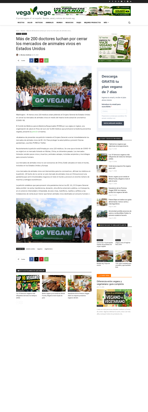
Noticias (24, 34)
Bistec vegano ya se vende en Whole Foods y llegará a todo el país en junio (53, 296)
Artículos (99, 240)
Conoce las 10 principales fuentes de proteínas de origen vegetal (105, 244)
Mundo (23, 31)
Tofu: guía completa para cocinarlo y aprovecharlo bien (123, 265)
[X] (36, 60)
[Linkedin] (130, 1)
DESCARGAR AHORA (113, 123)
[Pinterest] (124, 1)
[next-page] (21, 302)
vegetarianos (49, 249)
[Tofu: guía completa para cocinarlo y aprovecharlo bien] (123, 256)
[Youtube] (121, 1)
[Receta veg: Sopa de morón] (105, 256)
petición (35, 132)
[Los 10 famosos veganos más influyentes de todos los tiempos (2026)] (28, 283)
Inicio (17, 31)
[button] (129, 22)
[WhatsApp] (46, 60)
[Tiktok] (109, 1)
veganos (39, 249)
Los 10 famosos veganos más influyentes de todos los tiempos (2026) (26, 296)
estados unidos (30, 249)
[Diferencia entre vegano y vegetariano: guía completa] (114, 298)
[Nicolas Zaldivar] (17, 55)
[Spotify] (127, 1)
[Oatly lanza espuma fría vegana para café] (102, 168)
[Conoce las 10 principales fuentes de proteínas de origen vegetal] (105, 235)
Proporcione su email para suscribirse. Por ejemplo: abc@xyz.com (114, 117)
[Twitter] (118, 1)
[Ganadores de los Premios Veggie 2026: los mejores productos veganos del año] (80, 283)
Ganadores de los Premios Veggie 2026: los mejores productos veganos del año (78, 296)
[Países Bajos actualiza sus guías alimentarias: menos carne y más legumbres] (102, 202)
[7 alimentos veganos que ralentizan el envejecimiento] (102, 146)
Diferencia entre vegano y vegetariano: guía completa (110, 282)
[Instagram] (115, 1)
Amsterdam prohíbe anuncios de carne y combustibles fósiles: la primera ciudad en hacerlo (120, 213)
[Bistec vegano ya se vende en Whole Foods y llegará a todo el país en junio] (54, 283)
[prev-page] (17, 302)
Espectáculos (20, 290)
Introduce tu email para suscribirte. (111, 105)
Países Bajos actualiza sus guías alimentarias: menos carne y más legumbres (120, 202)
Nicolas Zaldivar (26, 55)
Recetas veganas (102, 261)
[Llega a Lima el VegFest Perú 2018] (123, 235)
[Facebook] (112, 1)
